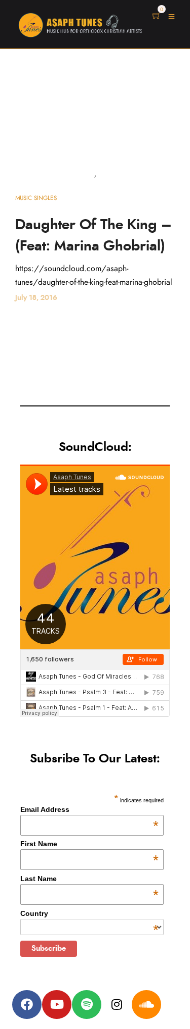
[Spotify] (86, 1004)
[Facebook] (27, 1004)
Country (89, 913)
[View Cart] (157, 17)
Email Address (89, 809)
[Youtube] (56, 1004)
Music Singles (36, 198)
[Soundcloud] (146, 1004)
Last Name (89, 878)
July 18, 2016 (36, 297)
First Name (89, 844)
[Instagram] (116, 1004)
